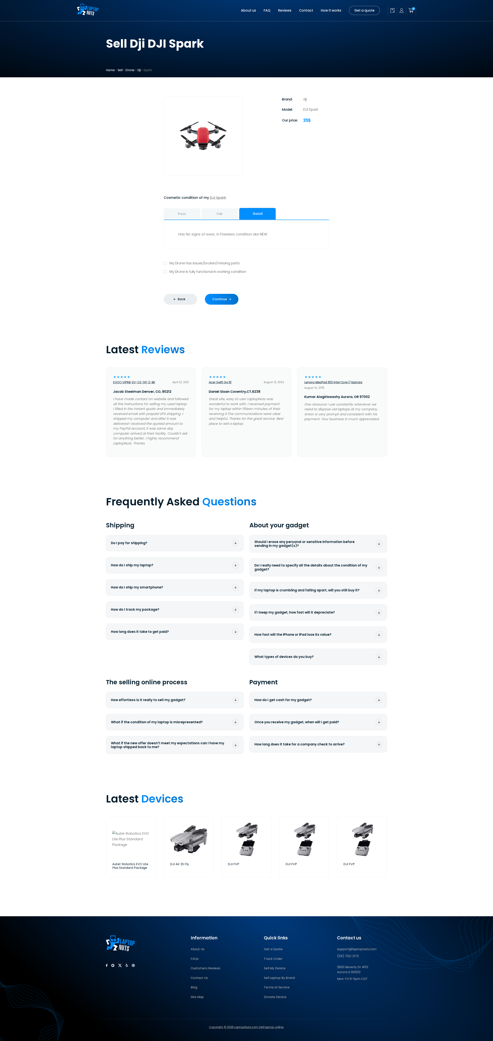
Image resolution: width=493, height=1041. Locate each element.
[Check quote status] (392, 10)
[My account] (401, 10)
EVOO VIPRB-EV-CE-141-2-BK (134, 382)
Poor (182, 213)
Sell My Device (274, 968)
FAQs (195, 959)
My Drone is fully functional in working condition (207, 271)
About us (248, 10)
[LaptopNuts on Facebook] (106, 965)
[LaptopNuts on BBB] (133, 965)
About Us (197, 949)
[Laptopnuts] (87, 14)
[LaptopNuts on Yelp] (127, 965)
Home (110, 70)
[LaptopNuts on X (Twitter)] (120, 965)
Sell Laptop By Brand (279, 978)
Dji (139, 70)
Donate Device (275, 997)
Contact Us (199, 978)
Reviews (284, 10)
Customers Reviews (205, 968)
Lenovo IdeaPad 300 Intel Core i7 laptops (333, 382)
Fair (220, 213)
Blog (194, 987)
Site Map (197, 997)
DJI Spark (218, 197)
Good (257, 213)
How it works (331, 10)
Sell (120, 70)
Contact (306, 10)
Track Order (273, 959)
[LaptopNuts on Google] (112, 965)
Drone (129, 70)
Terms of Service (276, 987)
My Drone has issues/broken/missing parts (204, 263)
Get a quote (364, 10)
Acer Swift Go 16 (220, 382)
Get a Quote (273, 949)
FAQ (267, 10)
